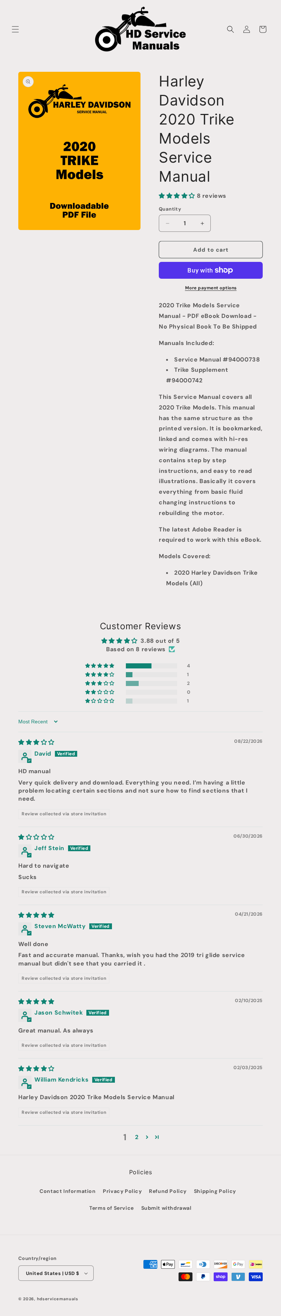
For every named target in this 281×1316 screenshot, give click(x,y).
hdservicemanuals (57, 1298)
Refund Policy (168, 1191)
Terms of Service (111, 1208)
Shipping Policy (215, 1191)
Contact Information (67, 1191)
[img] (36, 742)
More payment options (211, 288)
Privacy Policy (122, 1191)
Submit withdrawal (166, 1208)
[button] (15, 29)
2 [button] (137, 1137)
